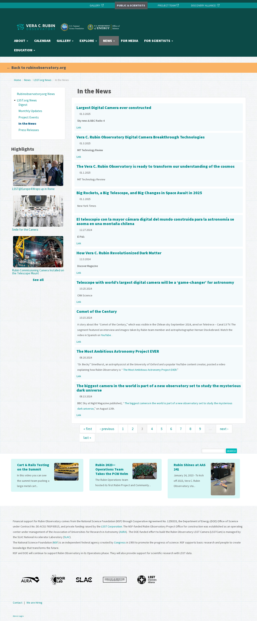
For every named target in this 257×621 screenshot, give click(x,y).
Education (23, 50)
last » (87, 437)
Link (78, 127)
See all (38, 279)
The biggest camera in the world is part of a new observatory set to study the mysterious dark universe (158, 388)
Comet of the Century (96, 311)
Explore (87, 40)
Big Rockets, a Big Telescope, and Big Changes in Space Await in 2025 (139, 192)
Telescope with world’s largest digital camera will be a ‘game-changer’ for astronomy (155, 282)
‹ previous (107, 429)
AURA (123, 532)
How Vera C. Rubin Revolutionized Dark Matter (118, 252)
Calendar (42, 40)
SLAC (67, 537)
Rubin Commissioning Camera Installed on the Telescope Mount (38, 271)
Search (231, 450)
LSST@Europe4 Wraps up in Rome (33, 189)
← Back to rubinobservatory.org (36, 67)
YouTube (106, 335)
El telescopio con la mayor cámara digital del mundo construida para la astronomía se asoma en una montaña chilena (155, 221)
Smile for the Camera (25, 229)
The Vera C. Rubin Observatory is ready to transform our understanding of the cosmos (155, 166)
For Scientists (157, 40)
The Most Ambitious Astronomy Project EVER (117, 351)
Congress (120, 542)
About (20, 40)
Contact (17, 602)
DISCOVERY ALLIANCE (203, 5)
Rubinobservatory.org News (36, 94)
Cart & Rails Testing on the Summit (33, 467)
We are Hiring (34, 602)
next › (224, 429)
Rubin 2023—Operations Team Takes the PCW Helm (111, 469)
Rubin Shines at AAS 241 (190, 467)
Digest (23, 105)
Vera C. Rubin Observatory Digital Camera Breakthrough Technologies (140, 136)
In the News (27, 123)
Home (17, 80)
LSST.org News (42, 80)
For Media (129, 40)
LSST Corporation (111, 526)
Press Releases (28, 130)
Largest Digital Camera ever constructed (113, 107)
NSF (55, 542)
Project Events (28, 117)
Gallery (64, 40)
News (108, 40)
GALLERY (95, 5)
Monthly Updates (30, 111)
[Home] (69, 34)
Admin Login (18, 616)
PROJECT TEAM (166, 5)
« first (88, 429)
